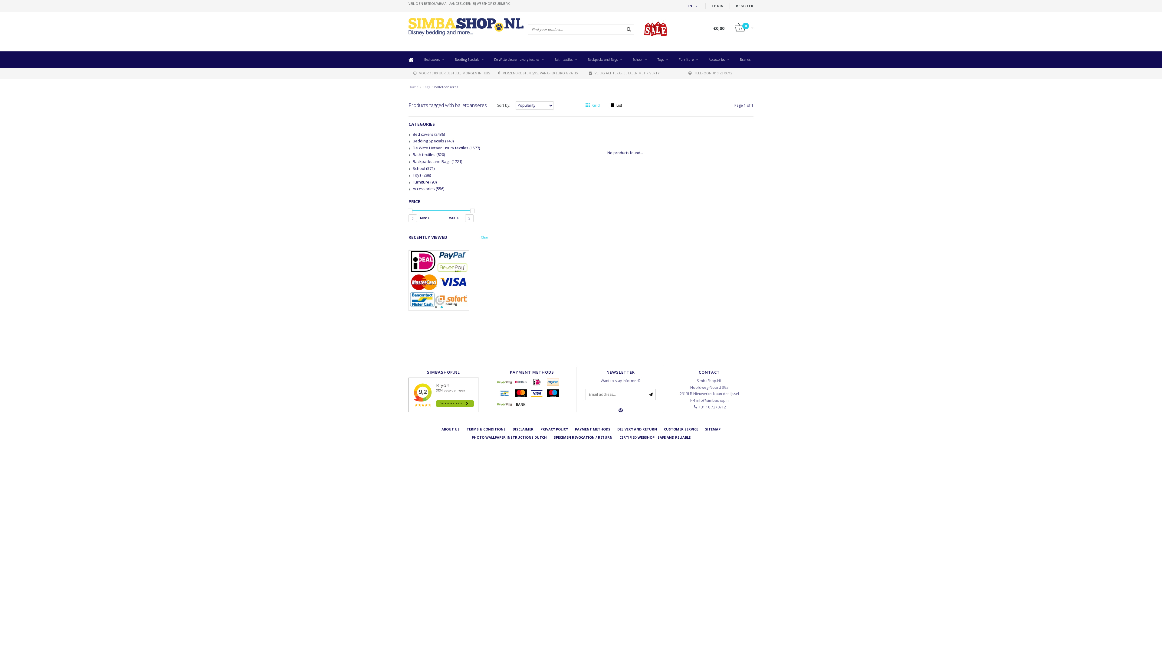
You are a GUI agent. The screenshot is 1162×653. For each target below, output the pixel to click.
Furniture (686, 59)
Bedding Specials (467, 59)
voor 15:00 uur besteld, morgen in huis (454, 73)
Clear (484, 237)
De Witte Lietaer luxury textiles (516, 59)
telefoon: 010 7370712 (713, 73)
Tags (426, 87)
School (637, 59)
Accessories (717, 59)
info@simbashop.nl (713, 400)
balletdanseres (446, 87)
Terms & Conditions (486, 429)
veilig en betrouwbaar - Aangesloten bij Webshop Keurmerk (459, 4)
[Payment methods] (504, 382)
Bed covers (432, 59)
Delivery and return (637, 429)
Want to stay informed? (620, 380)
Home (414, 87)
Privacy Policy (554, 429)
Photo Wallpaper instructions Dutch (509, 437)
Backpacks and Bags (603, 59)
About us (450, 429)
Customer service (681, 429)
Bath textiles (563, 59)
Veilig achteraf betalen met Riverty (627, 73)
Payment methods (592, 429)
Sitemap (713, 429)
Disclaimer (523, 429)
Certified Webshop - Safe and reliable (655, 437)
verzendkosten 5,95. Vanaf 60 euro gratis (540, 73)
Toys (661, 59)
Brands (745, 59)
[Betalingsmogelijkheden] (448, 280)
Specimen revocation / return (583, 437)
